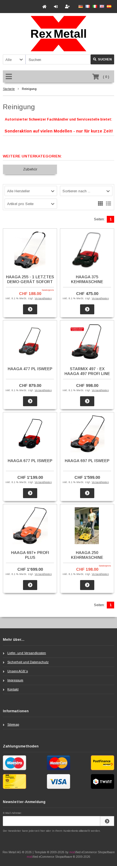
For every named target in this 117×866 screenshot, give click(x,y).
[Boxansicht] (101, 203)
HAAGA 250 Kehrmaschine (87, 555)
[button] (14, 59)
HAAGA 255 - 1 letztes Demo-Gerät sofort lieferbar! (30, 282)
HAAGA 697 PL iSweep (87, 460)
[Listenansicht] (108, 203)
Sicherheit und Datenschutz (28, 662)
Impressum (15, 680)
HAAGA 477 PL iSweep (30, 368)
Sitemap (13, 724)
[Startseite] (45, 7)
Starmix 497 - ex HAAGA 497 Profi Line (87, 371)
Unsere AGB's (17, 671)
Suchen (102, 59)
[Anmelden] (56, 7)
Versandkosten (43, 298)
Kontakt (12, 689)
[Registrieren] (68, 7)
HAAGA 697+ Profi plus (30, 555)
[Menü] (10, 77)
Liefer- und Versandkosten (26, 653)
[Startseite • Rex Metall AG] (58, 33)
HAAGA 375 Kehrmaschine (87, 279)
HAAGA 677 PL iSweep (30, 460)
